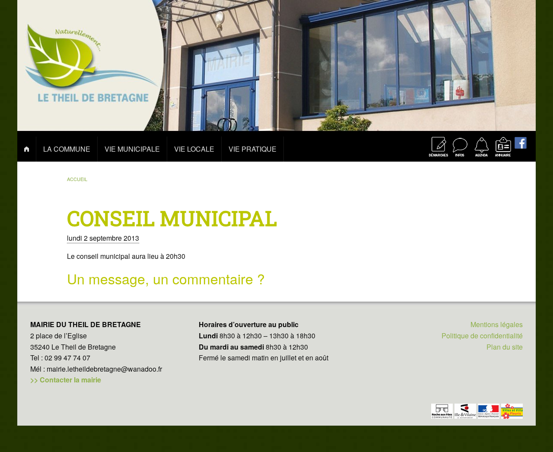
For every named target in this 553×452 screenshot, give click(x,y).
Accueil (77, 178)
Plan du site (504, 347)
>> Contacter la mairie (65, 380)
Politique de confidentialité (482, 336)
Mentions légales (496, 324)
